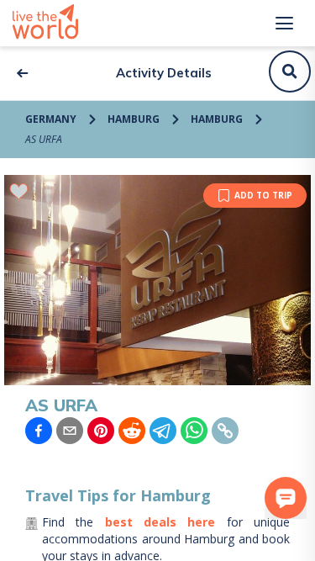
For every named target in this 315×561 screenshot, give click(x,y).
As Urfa (43, 139)
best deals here (160, 522)
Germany (50, 119)
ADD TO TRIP (263, 195)
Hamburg (134, 119)
